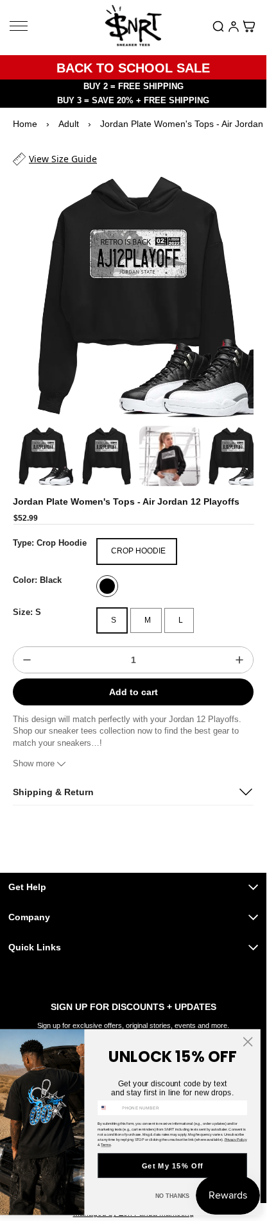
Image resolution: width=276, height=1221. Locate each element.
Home (25, 124)
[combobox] (108, 1107)
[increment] (239, 648)
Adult (68, 124)
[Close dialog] (247, 1041)
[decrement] (26, 648)
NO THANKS (172, 1196)
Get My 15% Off (172, 1165)
